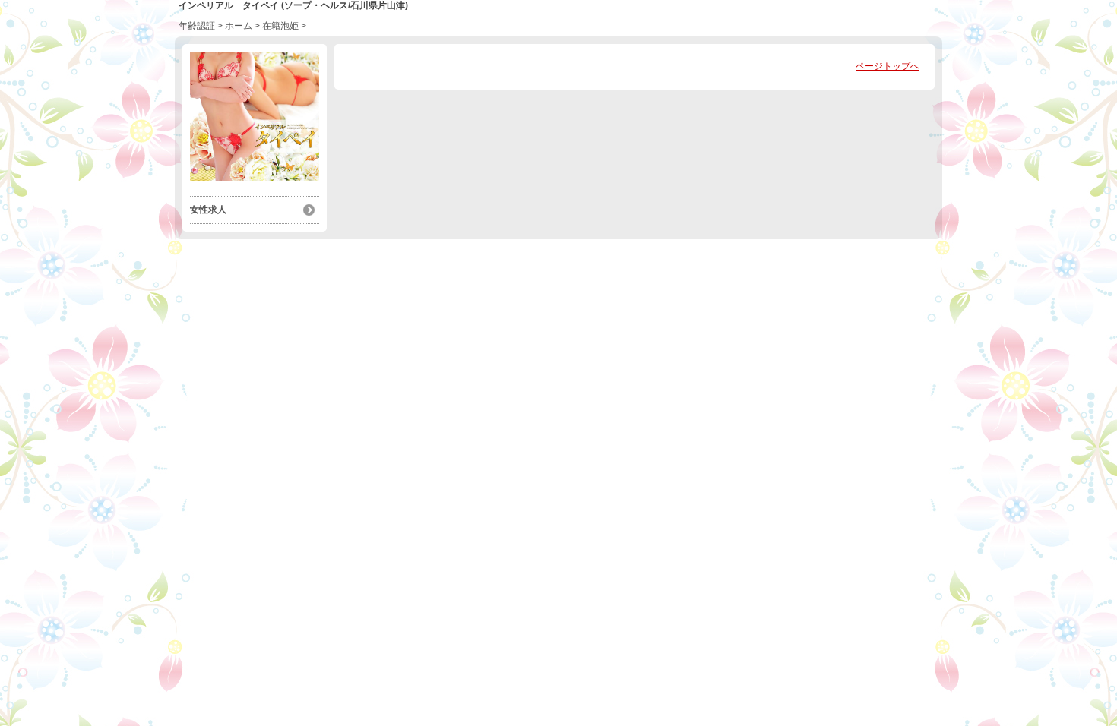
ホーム (238, 26)
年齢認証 (197, 26)
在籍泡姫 (280, 26)
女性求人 (208, 209)
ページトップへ (887, 66)
